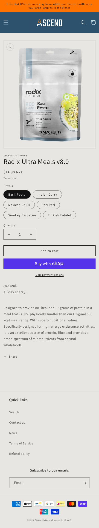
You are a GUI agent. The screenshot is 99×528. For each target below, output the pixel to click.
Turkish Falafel (59, 215)
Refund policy (19, 454)
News (13, 433)
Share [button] (13, 356)
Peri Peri (48, 205)
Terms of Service (21, 443)
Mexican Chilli (19, 205)
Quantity (9, 225)
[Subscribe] (84, 482)
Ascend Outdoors (43, 520)
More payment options (49, 274)
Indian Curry (47, 194)
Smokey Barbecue (22, 215)
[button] (6, 22)
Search (14, 412)
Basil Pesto (17, 194)
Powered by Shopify (62, 520)
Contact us (17, 422)
